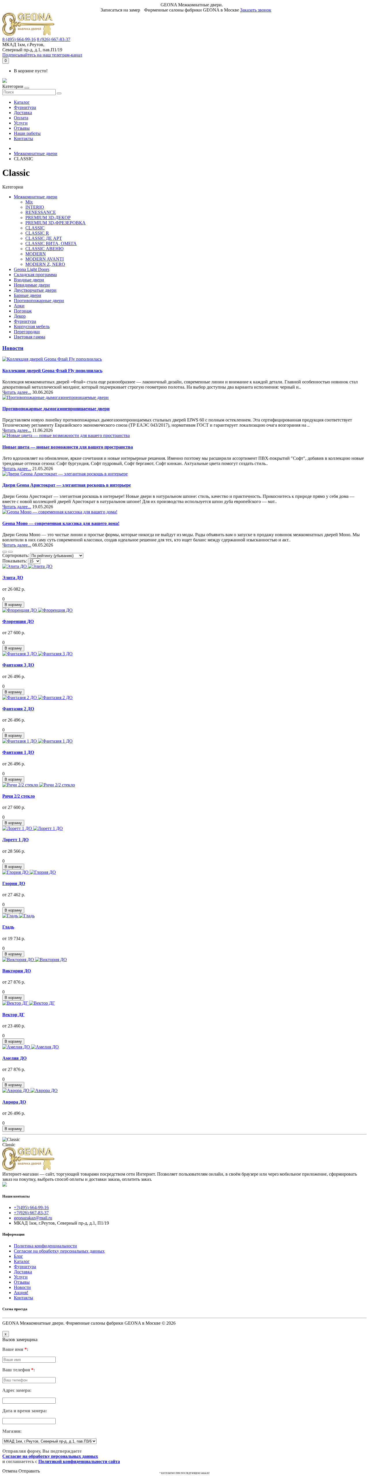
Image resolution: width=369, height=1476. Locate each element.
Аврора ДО (14, 1102)
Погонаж (23, 310)
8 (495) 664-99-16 (19, 39)
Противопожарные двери (39, 300)
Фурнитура (25, 107)
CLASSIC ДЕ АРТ (43, 238)
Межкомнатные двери (35, 153)
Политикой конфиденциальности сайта (79, 1461)
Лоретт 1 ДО (15, 839)
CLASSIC (35, 227)
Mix (29, 201)
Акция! (21, 1292)
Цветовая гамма (29, 336)
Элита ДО (12, 577)
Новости (12, 348)
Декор (20, 316)
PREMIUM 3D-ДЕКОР (48, 217)
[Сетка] (10, 552)
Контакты (23, 138)
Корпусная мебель (32, 326)
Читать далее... (16, 392)
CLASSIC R (37, 233)
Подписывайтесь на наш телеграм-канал (42, 54)
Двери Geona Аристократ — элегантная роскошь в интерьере (66, 485)
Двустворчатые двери (35, 290)
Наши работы (27, 133)
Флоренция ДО (18, 621)
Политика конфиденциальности (45, 1245)
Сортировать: (15, 555)
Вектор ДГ (13, 1014)
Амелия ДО (14, 1058)
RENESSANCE (40, 212)
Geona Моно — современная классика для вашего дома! (60, 523)
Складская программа (35, 274)
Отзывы (22, 128)
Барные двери (27, 295)
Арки (19, 305)
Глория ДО (13, 883)
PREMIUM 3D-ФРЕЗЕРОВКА (55, 222)
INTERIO (34, 207)
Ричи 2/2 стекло (18, 796)
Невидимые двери (32, 285)
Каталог (22, 102)
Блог (18, 1256)
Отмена (9, 1471)
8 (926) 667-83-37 (53, 39)
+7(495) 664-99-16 (31, 1207)
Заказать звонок (255, 9)
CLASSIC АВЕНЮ (44, 248)
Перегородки (27, 331)
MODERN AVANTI (44, 259)
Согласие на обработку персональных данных (59, 1251)
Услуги (21, 123)
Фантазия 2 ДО (18, 708)
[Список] (4, 552)
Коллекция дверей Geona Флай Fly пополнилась (52, 370)
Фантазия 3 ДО (18, 664)
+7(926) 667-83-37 (31, 1212)
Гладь (8, 927)
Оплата (21, 117)
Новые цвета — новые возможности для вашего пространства (67, 447)
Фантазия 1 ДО (18, 752)
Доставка (23, 112)
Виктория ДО (16, 970)
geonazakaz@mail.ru (33, 1217)
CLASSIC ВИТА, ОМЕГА (51, 243)
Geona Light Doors (31, 269)
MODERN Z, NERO (45, 264)
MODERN (35, 253)
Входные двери (29, 279)
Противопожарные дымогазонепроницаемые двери (56, 408)
